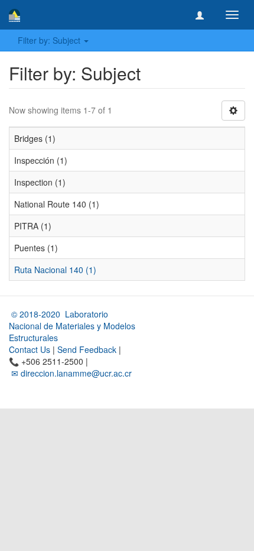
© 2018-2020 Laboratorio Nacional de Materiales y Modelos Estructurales (72, 325)
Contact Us (29, 349)
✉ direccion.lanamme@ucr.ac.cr (70, 373)
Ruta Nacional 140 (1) (55, 270)
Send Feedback (86, 349)
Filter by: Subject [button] (50, 40)
